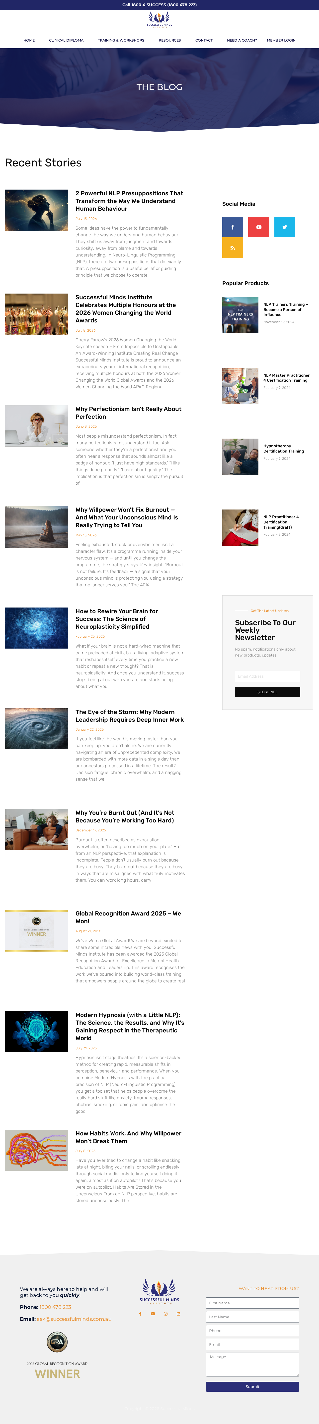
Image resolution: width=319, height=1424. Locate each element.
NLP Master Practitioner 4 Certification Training (286, 378)
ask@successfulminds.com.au (74, 1319)
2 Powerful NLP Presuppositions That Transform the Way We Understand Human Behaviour (129, 201)
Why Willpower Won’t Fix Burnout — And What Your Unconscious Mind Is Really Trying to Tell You (127, 517)
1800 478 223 (55, 1307)
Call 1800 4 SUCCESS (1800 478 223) (159, 4)
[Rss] (232, 247)
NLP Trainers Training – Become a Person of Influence (285, 309)
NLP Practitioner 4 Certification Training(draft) (281, 522)
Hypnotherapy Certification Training (283, 449)
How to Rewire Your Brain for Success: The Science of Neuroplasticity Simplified (117, 619)
